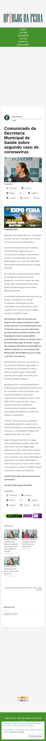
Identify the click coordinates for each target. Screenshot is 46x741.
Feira (14, 588)
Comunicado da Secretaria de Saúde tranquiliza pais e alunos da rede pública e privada (11, 545)
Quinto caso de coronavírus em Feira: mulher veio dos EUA (11, 570)
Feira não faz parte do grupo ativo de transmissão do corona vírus (29, 543)
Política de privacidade (17, 732)
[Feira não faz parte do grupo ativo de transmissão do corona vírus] (29, 534)
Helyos (30, 588)
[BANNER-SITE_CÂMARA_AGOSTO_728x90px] (23, 515)
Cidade (14, 120)
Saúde (34, 588)
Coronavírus (8, 588)
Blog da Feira (17, 117)
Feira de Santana (22, 588)
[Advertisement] (23, 77)
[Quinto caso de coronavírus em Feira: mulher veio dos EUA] (11, 561)
